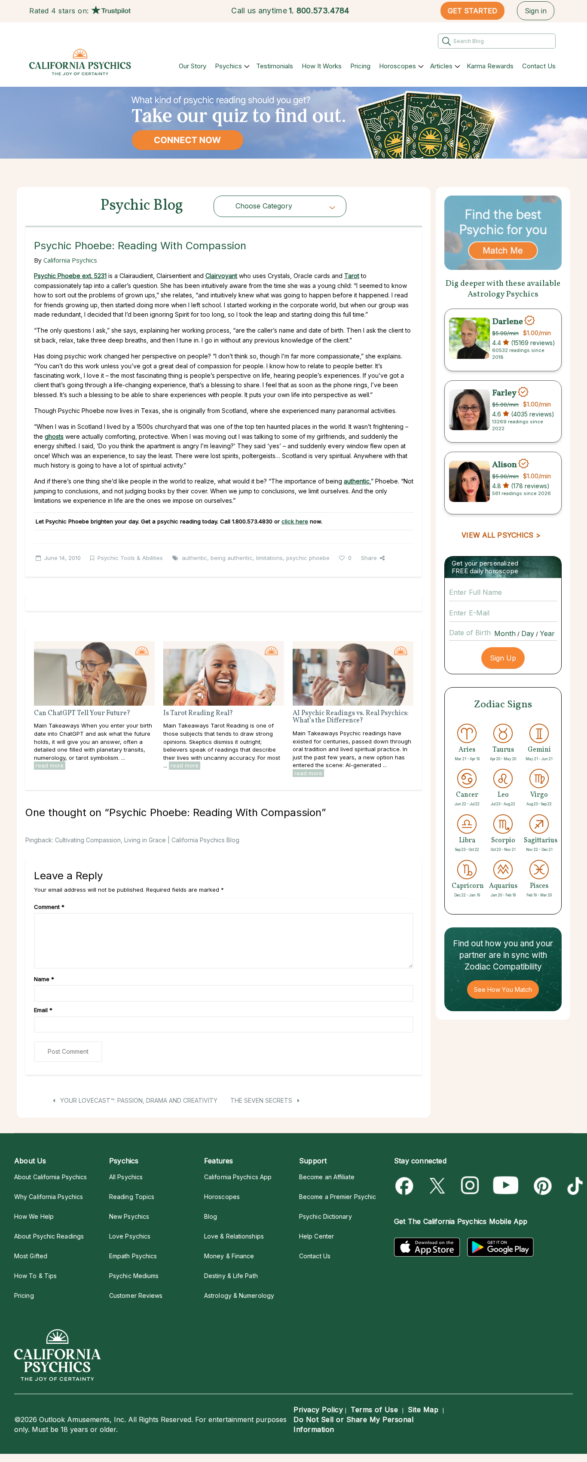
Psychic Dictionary (325, 1216)
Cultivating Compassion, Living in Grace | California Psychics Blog (147, 840)
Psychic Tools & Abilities (130, 557)
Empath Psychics (133, 1256)
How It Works (322, 66)
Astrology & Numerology (239, 1295)
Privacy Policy (318, 1409)
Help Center (316, 1236)
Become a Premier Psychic (337, 1196)
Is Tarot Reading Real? (198, 713)
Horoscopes (397, 66)
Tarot (351, 275)
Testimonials (274, 66)
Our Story (192, 66)
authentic (194, 557)
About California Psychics (50, 1177)
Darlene (507, 321)
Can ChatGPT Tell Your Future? (82, 713)
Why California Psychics (48, 1196)
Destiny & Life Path (231, 1275)
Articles (441, 66)
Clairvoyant (221, 275)
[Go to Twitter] (438, 1186)
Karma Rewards (490, 66)
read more (50, 765)
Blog (210, 1216)
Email (43, 1009)
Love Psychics (129, 1236)
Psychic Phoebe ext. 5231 (70, 275)
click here (294, 521)
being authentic (232, 557)
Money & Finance (229, 1256)
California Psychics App (238, 1177)
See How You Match (503, 989)
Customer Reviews (135, 1295)
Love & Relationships (234, 1236)
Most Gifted (30, 1256)
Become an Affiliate (327, 1177)
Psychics (228, 66)
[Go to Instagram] (470, 1186)
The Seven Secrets (262, 1100)
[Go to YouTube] (506, 1186)
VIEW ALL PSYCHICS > (501, 535)
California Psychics (70, 260)
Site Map (423, 1409)
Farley (504, 393)
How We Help (34, 1216)
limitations (269, 557)
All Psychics (126, 1177)
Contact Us (539, 66)
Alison (504, 465)
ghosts (54, 436)
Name (44, 979)
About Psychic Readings (49, 1236)
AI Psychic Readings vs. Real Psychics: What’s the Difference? (351, 717)
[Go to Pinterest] (541, 1186)
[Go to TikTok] (573, 1186)
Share (369, 557)
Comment (49, 906)
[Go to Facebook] (406, 1186)
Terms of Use (374, 1409)
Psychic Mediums (134, 1275)
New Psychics (129, 1216)
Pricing (360, 66)
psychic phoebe (308, 557)
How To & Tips (35, 1275)
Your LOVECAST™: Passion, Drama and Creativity (137, 1100)
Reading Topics (131, 1196)
